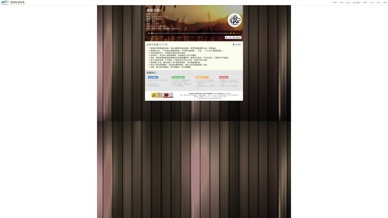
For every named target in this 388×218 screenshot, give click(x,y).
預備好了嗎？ (154, 84)
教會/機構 (356, 2)
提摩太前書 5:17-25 (160, 16)
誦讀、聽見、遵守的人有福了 (158, 81)
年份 (372, 2)
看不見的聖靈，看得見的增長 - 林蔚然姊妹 (182, 85)
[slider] (190, 33)
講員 (348, 2)
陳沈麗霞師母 (157, 19)
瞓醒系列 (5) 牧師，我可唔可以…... (230, 83)
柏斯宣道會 (156, 28)
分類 (341, 2)
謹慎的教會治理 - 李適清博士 (206, 87)
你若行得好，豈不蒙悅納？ (230, 86)
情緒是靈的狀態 (155, 86)
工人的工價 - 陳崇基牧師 (206, 80)
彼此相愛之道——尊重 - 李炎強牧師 (206, 83)
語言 (378, 2)
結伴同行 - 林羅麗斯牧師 (182, 80)
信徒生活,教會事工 (159, 26)
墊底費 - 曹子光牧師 (180, 82)
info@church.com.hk (209, 96)
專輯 (335, 2)
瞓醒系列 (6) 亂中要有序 (229, 80)
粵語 (154, 21)
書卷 (365, 2)
